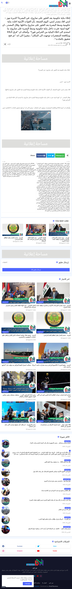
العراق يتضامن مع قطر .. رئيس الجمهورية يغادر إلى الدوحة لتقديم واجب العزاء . (50, 443)
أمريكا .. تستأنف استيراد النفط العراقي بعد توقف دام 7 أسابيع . (19, 366)
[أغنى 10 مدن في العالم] (5, 510)
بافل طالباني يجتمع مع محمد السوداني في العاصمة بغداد (56, 490)
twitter (55, 546)
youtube (55, 551)
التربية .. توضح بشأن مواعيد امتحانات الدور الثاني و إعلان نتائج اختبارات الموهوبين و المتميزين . (19, 336)
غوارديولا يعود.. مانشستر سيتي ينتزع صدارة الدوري (57, 481)
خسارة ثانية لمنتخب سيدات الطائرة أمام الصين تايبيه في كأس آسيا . (54, 395)
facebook (19, 546)
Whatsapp (59, 155)
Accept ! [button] (27, 583)
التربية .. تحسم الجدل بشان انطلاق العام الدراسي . (13, 238)
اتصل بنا (44, 583)
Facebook (40, 155)
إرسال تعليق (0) (36, 269)
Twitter (49, 155)
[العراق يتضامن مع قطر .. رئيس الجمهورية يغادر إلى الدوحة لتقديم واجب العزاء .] (5, 444)
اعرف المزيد (23, 579)
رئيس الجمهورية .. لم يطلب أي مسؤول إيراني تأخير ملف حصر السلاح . (20, 425)
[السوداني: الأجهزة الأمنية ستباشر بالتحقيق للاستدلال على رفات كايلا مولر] (5, 472)
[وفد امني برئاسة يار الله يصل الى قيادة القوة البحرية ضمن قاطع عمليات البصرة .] (5, 501)
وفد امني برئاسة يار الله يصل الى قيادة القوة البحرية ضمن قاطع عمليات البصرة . (50, 500)
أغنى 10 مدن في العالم (65, 509)
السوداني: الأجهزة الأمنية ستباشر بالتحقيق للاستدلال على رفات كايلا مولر (52, 471)
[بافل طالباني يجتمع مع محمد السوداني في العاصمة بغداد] (5, 491)
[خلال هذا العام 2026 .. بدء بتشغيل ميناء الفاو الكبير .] (5, 463)
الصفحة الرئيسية (66, 9)
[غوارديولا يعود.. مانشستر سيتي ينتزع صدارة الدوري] (5, 482)
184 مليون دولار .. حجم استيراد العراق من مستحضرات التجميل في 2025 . (55, 425)
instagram (19, 551)
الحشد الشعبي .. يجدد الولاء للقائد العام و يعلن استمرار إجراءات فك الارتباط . (36, 239)
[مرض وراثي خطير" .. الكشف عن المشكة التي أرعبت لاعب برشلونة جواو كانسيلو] (5, 529)
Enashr (3, 587)
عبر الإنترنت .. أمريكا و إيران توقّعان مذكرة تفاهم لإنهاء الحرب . (54, 519)
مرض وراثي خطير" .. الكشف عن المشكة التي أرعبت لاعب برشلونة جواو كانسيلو (49, 528)
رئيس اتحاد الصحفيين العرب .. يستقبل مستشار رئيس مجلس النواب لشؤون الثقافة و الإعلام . (19, 395)
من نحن (51, 583)
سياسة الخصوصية (35, 583)
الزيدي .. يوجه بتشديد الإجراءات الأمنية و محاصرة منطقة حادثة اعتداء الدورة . (60, 239)
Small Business (53, 586)
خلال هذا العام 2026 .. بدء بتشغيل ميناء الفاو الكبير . (57, 462)
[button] (2, 2)
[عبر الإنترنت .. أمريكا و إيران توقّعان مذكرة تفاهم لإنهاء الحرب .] (5, 520)
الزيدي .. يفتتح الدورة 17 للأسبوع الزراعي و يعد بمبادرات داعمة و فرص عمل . (53, 366)
